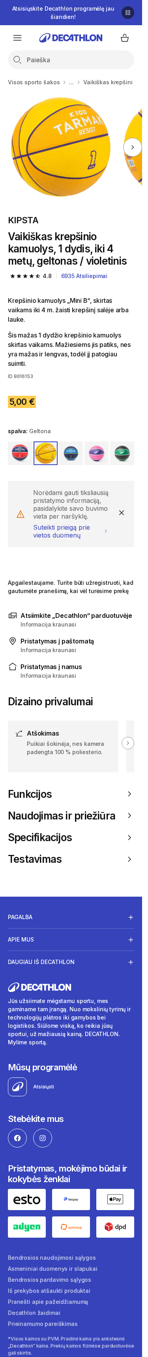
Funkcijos (30, 794)
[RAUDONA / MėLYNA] (20, 453)
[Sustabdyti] (128, 12)
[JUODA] (122, 453)
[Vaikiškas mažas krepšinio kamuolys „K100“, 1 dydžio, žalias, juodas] (60, 147)
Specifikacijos (40, 837)
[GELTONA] (46, 453)
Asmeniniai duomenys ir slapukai (52, 1268)
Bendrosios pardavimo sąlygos (49, 1279)
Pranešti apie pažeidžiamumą (48, 1301)
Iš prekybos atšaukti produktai (49, 1290)
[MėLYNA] (71, 453)
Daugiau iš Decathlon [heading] (41, 961)
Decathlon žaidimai (34, 1312)
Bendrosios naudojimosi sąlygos (52, 1257)
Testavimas (35, 859)
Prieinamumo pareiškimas (43, 1323)
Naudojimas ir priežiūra (61, 816)
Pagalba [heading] (20, 917)
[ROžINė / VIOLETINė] (96, 453)
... (71, 82)
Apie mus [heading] (21, 939)
